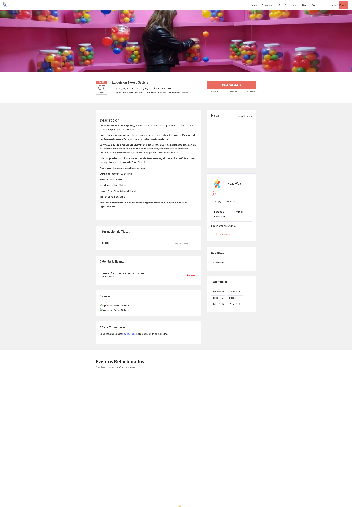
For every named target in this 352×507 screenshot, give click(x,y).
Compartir (214, 91)
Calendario (250, 91)
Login (333, 5)
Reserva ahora (231, 85)
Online (281, 5)
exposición (218, 262)
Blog (304, 5)
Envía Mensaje (223, 234)
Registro (343, 5)
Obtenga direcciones (244, 116)
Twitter (239, 212)
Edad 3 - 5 (218, 304)
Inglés (294, 5)
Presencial (267, 5)
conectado (130, 333)
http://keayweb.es (225, 201)
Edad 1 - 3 (218, 297)
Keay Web (234, 183)
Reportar (232, 91)
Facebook (219, 212)
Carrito (315, 5)
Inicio (255, 5)
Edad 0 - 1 (235, 291)
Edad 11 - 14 (235, 297)
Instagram (220, 216)
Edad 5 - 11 (235, 304)
